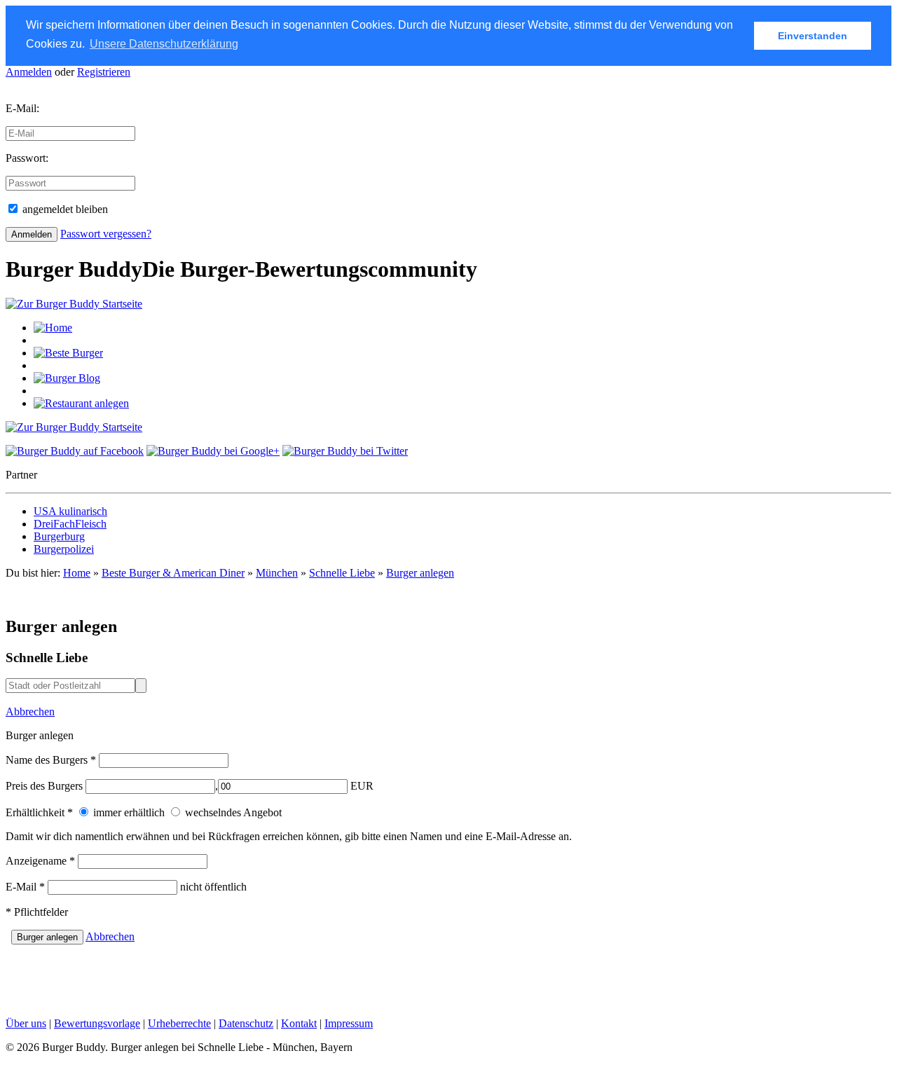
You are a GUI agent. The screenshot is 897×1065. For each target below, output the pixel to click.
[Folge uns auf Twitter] (345, 451)
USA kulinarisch (70, 511)
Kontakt (299, 1023)
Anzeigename (40, 861)
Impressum (348, 1023)
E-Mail (25, 887)
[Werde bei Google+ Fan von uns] (213, 451)
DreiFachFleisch (70, 524)
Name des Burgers (51, 760)
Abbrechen (30, 711)
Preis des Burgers (44, 786)
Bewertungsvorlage (97, 1023)
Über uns (26, 1023)
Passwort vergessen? (105, 234)
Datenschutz (246, 1023)
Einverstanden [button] (812, 35)
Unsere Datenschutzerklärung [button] (164, 44)
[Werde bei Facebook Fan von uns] (75, 451)
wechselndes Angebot (232, 812)
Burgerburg (59, 536)
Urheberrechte (179, 1023)
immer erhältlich (127, 812)
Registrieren (103, 72)
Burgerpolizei (64, 549)
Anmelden (29, 72)
